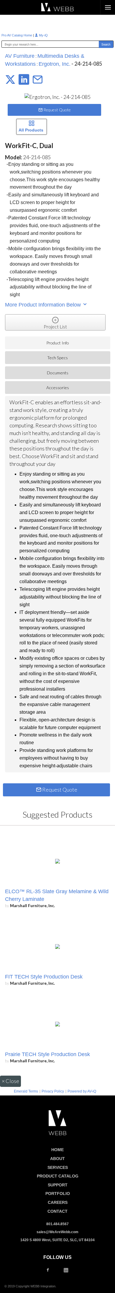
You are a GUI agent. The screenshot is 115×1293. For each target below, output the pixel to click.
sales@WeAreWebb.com (57, 1232)
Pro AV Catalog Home (17, 35)
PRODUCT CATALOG (57, 1176)
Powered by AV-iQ (82, 1091)
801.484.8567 (57, 1224)
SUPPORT (58, 1185)
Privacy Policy (53, 1091)
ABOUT (57, 1158)
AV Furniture (19, 56)
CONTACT (57, 1211)
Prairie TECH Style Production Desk (47, 1054)
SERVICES (57, 1167)
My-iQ (43, 35)
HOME (57, 1149)
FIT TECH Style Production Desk (44, 977)
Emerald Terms (26, 1091)
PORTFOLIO (57, 1193)
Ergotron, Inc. (54, 64)
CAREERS (58, 1202)
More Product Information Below (43, 305)
